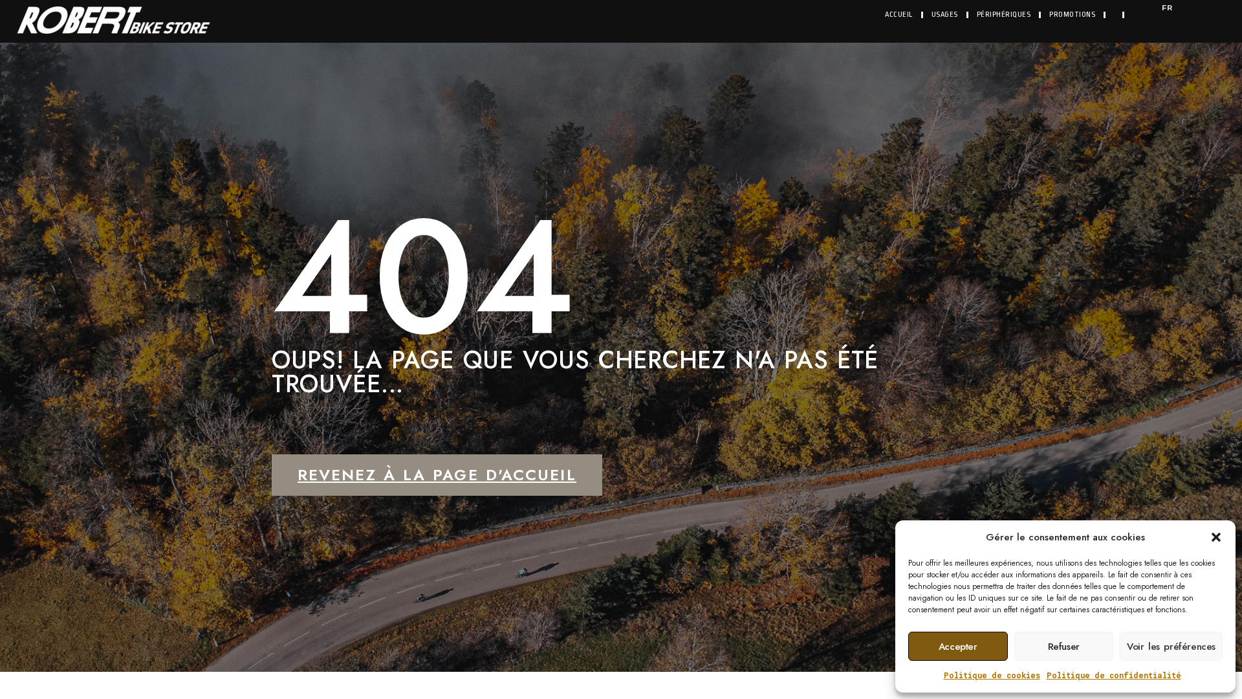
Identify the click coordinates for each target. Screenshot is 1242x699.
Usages (945, 14)
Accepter (958, 646)
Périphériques (1004, 14)
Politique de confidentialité (1114, 675)
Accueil (899, 14)
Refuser (1064, 646)
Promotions (1072, 14)
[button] (1216, 537)
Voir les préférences (1171, 646)
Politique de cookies (992, 675)
